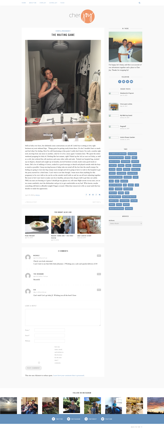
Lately (131, 185)
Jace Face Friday (115, 185)
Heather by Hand (116, 177)
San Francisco (115, 197)
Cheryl (58, 31)
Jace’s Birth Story (84, 236)
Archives (112, 220)
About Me (32, 3)
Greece (112, 173)
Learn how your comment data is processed (68, 375)
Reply (99, 255)
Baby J (134, 157)
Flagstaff (123, 126)
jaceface (124, 181)
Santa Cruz (114, 200)
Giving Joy (53, 3)
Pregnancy (66, 31)
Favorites (136, 165)
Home (24, 3)
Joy (125, 185)
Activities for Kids (116, 157)
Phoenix (118, 189)
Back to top (136, 427)
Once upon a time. (126, 104)
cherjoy (37, 195)
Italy (111, 181)
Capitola (135, 161)
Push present (30, 236)
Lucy (111, 189)
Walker (126, 204)
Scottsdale (124, 200)
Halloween (121, 173)
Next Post (96, 202)
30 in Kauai (132, 153)
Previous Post (31, 202)
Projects (113, 193)
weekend (129, 208)
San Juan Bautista (129, 197)
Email (27, 336)
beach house (114, 161)
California (125, 161)
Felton (112, 169)
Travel (112, 204)
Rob (127, 193)
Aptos (128, 157)
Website (27, 341)
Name (27, 330)
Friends (126, 169)
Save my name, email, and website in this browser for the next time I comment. (59, 355)
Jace (117, 181)
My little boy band (126, 115)
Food (62, 3)
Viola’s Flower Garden (127, 137)
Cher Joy (43, 3)
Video (119, 204)
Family (128, 165)
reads (121, 193)
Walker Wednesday (116, 208)
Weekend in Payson (127, 93)
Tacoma (134, 200)
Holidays (127, 177)
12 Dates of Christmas (118, 153)
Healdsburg (132, 173)
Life (137, 185)
